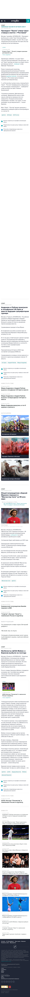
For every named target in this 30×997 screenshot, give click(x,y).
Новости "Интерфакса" (5, 975)
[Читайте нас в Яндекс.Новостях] (2, 982)
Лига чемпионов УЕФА (13, 252)
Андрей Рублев (12, 362)
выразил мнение (11, 76)
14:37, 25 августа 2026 (6, 648)
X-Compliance (3, 969)
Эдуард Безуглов (16, 772)
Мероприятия (13, 942)
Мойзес (24, 772)
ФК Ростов (16, 115)
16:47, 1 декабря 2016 (6, 28)
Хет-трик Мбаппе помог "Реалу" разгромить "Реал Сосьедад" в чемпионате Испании (15, 152)
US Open (4, 362)
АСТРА (2, 972)
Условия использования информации (9, 989)
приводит (17, 64)
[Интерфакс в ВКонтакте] (9, 982)
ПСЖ (22, 252)
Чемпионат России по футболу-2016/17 (13, 27)
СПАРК (2, 968)
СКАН (2, 976)
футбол (4, 115)
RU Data (2, 977)
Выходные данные (5, 991)
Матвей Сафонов (6, 255)
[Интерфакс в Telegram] (4, 982)
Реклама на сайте (5, 942)
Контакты (3, 941)
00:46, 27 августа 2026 (6, 141)
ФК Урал (9, 115)
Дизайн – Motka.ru (5, 992)
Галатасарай (15, 255)
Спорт (3, 25)
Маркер (2, 971)
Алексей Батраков (6, 258)
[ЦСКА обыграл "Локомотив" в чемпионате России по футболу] (8, 690)
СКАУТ (2, 970)
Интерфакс (15, 21)
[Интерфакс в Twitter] (7, 982)
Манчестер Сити (6, 580)
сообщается (14, 535)
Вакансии (23, 941)
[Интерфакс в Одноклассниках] (14, 982)
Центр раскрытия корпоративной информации (10, 978)
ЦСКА (8, 772)
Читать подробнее (14, 53)
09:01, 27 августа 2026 (6, 304)
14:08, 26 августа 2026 (6, 490)
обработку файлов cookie (6, 961)
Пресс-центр (17, 941)
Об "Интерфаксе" (10, 941)
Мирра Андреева (21, 362)
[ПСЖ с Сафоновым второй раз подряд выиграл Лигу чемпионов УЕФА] (8, 200)
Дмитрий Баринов (6, 775)
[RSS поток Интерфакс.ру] (11, 982)
